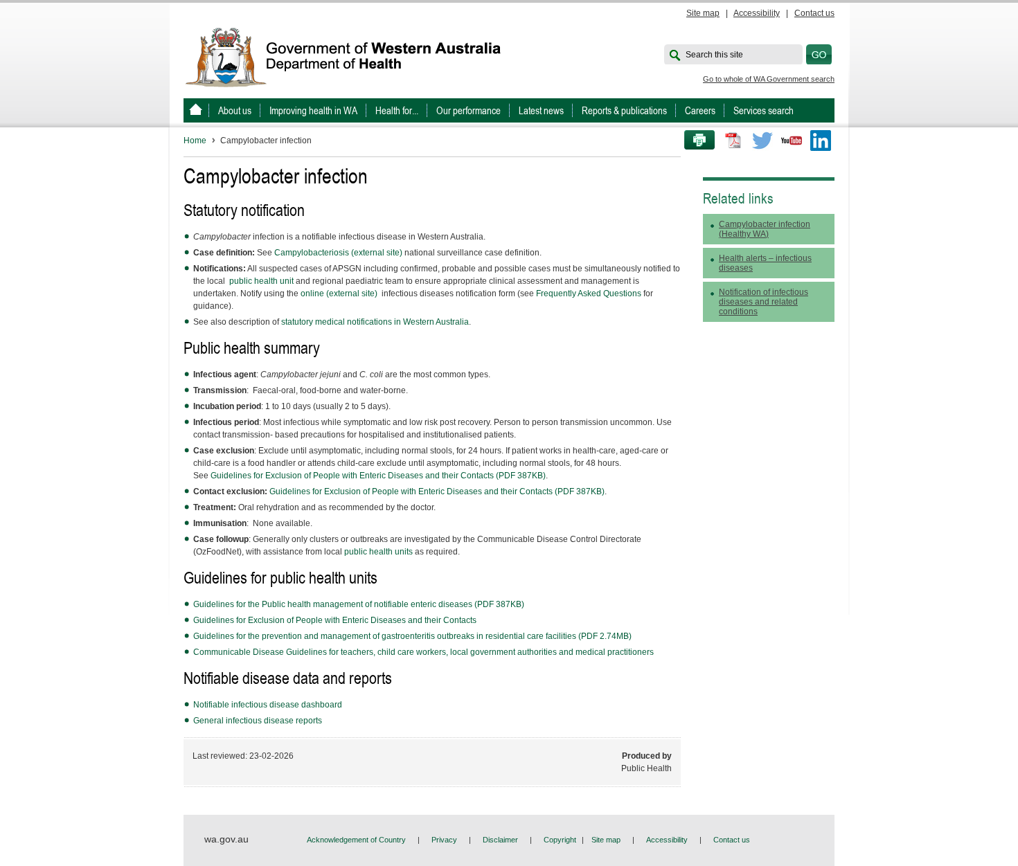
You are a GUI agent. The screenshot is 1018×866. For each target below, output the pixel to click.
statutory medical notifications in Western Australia (375, 322)
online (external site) (340, 293)
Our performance (468, 110)
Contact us (814, 13)
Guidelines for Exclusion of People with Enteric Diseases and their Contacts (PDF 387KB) (437, 491)
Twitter (762, 140)
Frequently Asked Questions (588, 293)
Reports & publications (624, 110)
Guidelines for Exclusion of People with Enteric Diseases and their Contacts (336, 620)
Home (195, 140)
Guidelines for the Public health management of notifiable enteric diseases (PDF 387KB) (358, 604)
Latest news (541, 110)
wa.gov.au (226, 839)
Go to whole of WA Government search (768, 79)
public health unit (261, 281)
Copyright (560, 840)
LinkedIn (820, 140)
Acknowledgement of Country (356, 840)
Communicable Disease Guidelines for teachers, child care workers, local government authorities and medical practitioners (423, 652)
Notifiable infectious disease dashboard (267, 705)
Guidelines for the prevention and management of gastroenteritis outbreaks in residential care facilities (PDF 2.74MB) (412, 636)
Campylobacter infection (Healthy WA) (764, 229)
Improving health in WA (313, 110)
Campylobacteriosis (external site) (338, 253)
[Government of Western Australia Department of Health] (352, 56)
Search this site (714, 55)
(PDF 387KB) (378, 475)
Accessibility (756, 13)
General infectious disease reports (257, 720)
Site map (703, 13)
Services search (763, 110)
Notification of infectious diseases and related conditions (763, 301)
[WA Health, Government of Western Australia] (196, 110)
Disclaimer (500, 840)
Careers (700, 110)
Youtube (791, 140)
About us (234, 110)
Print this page (694, 140)
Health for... (396, 110)
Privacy (444, 840)
